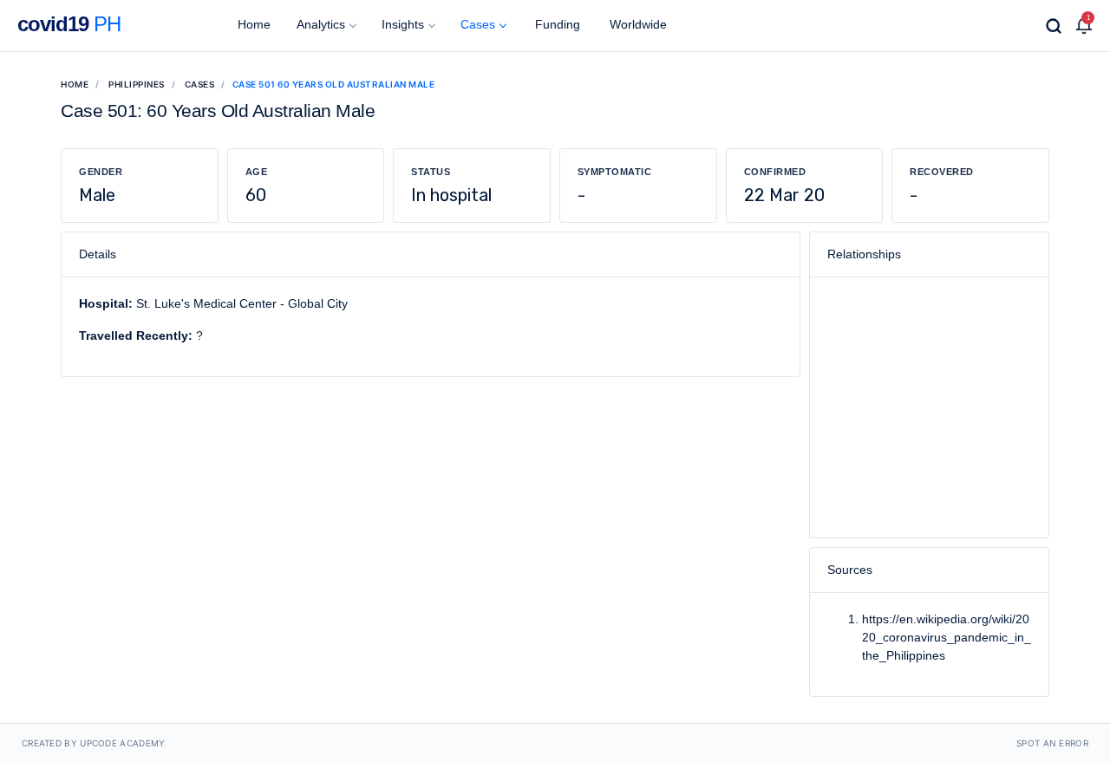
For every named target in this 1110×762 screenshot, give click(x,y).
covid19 (69, 24)
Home (252, 24)
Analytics (321, 24)
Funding (556, 24)
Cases (477, 24)
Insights (403, 24)
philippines (136, 84)
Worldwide (636, 24)
